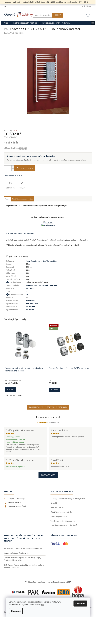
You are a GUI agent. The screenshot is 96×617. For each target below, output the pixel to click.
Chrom (12, 395)
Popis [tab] (7, 199)
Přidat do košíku (26, 168)
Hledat (57, 15)
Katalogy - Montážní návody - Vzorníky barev (67, 498)
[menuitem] (6, 23)
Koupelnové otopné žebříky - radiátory (42, 261)
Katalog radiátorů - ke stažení (20, 234)
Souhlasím (80, 603)
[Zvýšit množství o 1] (13, 166)
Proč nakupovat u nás (58, 516)
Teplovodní (43, 285)
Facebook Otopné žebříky (18, 506)
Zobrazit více (48, 475)
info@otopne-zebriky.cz (17, 498)
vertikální (30, 288)
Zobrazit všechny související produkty (48, 407)
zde (42, 604)
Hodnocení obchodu (48, 417)
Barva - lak (30, 300)
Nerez (20, 395)
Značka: (9, 33)
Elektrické (53, 285)
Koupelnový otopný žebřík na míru (16, 553)
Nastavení (15, 611)
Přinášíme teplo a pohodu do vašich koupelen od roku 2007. (48, 582)
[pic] (48, 222)
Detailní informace (12, 175)
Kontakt (53, 503)
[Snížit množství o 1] (13, 169)
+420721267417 (14, 502)
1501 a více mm (32, 303)
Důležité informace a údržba (61, 512)
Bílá (6, 395)
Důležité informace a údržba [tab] (22, 199)
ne (27, 294)
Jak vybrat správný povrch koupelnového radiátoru (23, 548)
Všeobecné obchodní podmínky (62, 521)
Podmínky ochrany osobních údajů (63, 525)
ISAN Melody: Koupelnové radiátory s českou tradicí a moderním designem (24, 566)
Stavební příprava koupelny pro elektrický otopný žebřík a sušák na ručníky (22, 559)
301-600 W (30, 309)
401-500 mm (30, 306)
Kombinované (31, 285)
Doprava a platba (57, 507)
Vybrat (10, 389)
